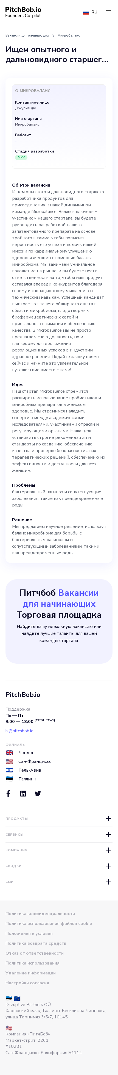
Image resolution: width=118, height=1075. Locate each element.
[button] (108, 12)
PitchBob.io (22, 694)
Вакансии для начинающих (27, 35)
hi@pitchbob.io (19, 731)
